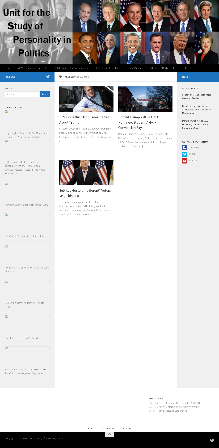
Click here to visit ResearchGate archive (168, 410)
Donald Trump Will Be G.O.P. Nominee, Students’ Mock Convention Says (139, 122)
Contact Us (190, 68)
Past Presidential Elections (106, 68)
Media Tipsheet (170, 68)
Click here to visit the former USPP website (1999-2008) (174, 403)
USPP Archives (107, 428)
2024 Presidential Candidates (33, 68)
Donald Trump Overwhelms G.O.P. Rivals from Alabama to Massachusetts (196, 110)
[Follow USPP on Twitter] (48, 77)
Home (8, 68)
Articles (154, 68)
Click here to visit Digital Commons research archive (174, 406)
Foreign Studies (135, 68)
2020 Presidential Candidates (70, 68)
